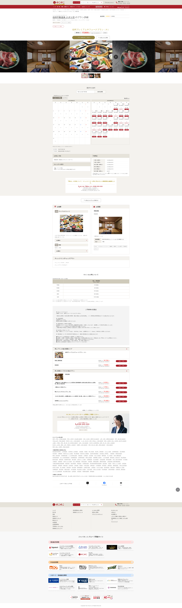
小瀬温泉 (86, 455)
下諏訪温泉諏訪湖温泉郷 (58, 463)
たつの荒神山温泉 (73, 455)
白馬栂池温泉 (115, 451)
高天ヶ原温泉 (97, 455)
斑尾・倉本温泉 (56, 455)
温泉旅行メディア (85, 6)
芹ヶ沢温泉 (109, 455)
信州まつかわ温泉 (67, 461)
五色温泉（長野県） (104, 453)
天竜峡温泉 (89, 459)
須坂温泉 (80, 455)
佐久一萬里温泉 (76, 461)
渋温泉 (109, 463)
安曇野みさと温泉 (120, 467)
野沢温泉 (61, 469)
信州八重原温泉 (117, 455)
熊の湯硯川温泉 (67, 471)
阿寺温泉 (104, 465)
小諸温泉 (81, 451)
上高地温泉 (64, 451)
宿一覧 (58, 6)
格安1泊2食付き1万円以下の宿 (60, 476)
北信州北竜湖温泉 (94, 453)
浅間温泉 (110, 465)
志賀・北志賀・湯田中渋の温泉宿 (91, 439)
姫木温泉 (105, 463)
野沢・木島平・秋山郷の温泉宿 (74, 439)
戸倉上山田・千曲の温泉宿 (59, 441)
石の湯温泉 (122, 451)
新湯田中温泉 (67, 459)
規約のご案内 (95, 512)
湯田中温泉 (67, 469)
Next (116, 57)
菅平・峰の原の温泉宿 (120, 439)
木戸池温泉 (73, 469)
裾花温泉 (67, 463)
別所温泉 (69, 467)
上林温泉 (93, 467)
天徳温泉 (90, 461)
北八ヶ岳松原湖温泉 (64, 457)
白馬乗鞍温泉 (74, 457)
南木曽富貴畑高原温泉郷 (96, 463)
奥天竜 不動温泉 (99, 451)
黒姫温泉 (79, 463)
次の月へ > (126, 98)
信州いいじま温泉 (116, 463)
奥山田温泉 (123, 457)
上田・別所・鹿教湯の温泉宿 (107, 439)
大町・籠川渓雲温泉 (117, 459)
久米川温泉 (89, 469)
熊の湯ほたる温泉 (81, 469)
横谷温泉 (65, 465)
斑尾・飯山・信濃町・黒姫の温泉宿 (61, 447)
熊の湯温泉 (76, 453)
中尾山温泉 (86, 465)
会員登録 (55, 522)
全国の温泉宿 (67, 9)
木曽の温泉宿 (109, 445)
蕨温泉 (81, 465)
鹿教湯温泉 (115, 465)
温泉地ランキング (57, 518)
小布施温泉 (98, 465)
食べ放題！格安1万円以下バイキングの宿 (77, 476)
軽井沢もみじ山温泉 (68, 453)
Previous (66, 57)
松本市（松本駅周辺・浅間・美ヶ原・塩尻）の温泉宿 (102, 443)
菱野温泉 (104, 455)
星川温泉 (74, 459)
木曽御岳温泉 (86, 463)
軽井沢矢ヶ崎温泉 (84, 453)
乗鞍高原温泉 (103, 461)
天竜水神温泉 (111, 469)
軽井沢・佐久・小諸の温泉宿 (73, 441)
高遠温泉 (60, 461)
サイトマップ (114, 521)
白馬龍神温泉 (81, 457)
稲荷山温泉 (84, 461)
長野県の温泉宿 (83, 9)
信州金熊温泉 (56, 457)
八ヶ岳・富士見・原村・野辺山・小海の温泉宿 (92, 441)
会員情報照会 (56, 524)
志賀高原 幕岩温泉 (120, 469)
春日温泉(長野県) (57, 451)
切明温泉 (60, 465)
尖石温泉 (91, 455)
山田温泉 (124, 463)
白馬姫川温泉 (87, 467)
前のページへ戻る (58, 26)
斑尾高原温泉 (119, 453)
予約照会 (110, 6)
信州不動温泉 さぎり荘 (114, 9)
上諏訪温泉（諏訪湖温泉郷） (114, 461)
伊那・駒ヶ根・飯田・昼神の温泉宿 (96, 445)
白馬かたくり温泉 (81, 459)
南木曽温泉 (106, 467)
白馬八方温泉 (56, 467)
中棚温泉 (60, 453)
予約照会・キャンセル (58, 526)
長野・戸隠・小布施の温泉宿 (94, 9)
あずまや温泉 (100, 467)
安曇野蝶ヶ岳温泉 (97, 457)
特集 (62, 6)
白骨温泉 (71, 465)
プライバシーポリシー (97, 514)
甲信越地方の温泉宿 (75, 9)
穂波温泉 (55, 465)
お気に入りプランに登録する (91, 200)
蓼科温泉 (113, 467)
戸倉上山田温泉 (123, 465)
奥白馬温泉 (73, 463)
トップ (54, 6)
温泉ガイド (66, 6)
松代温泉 (74, 467)
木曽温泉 (79, 471)
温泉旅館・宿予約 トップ (58, 9)
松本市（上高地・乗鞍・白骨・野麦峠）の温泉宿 (64, 445)
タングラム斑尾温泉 (57, 471)
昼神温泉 (92, 471)
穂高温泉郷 (108, 459)
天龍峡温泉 (55, 469)
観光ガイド (72, 6)
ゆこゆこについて (110, 2)
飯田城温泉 (80, 467)
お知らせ (113, 512)
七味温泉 (76, 465)
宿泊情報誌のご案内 (77, 510)
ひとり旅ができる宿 (108, 476)
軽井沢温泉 (55, 459)
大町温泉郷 (102, 459)
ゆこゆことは (114, 510)
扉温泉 (86, 451)
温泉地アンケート (77, 512)
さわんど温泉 (108, 451)
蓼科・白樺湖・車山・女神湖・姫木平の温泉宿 (115, 441)
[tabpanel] (91, 56)
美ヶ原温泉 (62, 467)
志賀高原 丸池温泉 (73, 451)
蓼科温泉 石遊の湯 (115, 457)
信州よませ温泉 (97, 469)
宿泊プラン (55, 11)
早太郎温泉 (104, 469)
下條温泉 (55, 461)
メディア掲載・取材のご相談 (118, 516)
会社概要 (113, 514)
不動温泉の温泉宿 (104, 9)
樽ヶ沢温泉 (91, 451)
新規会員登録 (99, 6)
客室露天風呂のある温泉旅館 (95, 476)
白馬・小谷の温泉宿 (83, 443)
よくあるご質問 (95, 510)
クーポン (78, 6)
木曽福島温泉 (64, 455)
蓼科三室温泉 (89, 457)
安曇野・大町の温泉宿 (82, 445)
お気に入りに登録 (104, 37)
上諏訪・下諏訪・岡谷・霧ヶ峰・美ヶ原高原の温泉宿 (65, 443)
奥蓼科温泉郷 (86, 471)
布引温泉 (55, 453)
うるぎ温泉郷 (106, 457)
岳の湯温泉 (96, 459)
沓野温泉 (61, 459)
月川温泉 (125, 459)
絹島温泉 (92, 465)
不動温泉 (112, 453)
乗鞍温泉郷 (96, 461)
